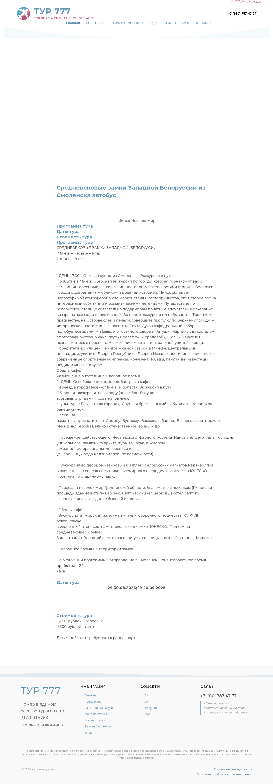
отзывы (169, 23)
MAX (147, 714)
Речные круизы (95, 720)
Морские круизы (96, 714)
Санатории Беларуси (99, 708)
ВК (146, 695)
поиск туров (96, 23)
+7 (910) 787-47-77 (242, 13)
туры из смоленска (128, 23)
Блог (185, 23)
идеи (153, 23)
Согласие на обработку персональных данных (224, 774)
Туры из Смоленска (98, 726)
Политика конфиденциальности (233, 769)
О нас (88, 732)
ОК (146, 701)
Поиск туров (93, 701)
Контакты (203, 23)
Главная (73, 23)
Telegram (150, 708)
